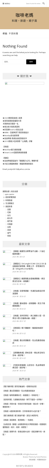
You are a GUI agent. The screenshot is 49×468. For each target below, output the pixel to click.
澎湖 (9, 230)
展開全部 (6, 191)
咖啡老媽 (25, 15)
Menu (7, 3)
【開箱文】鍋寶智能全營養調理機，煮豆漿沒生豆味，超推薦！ (28, 279)
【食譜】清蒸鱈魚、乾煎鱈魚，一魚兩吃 (18, 420)
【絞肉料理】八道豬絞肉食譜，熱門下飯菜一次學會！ (23, 399)
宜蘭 (9, 209)
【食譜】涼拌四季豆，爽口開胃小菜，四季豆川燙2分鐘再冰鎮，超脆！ (28, 316)
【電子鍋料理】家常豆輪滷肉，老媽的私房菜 (20, 386)
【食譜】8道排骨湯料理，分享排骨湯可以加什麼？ (22, 411)
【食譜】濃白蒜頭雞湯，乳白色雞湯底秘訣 (19, 391)
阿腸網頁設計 (41, 460)
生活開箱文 (9, 203)
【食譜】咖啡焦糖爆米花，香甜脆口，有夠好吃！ (21, 395)
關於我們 (19, 466)
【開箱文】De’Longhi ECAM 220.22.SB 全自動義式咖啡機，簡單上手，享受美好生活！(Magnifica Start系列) (29, 266)
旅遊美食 (8, 206)
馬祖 (9, 236)
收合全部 (14, 191)
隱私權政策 (29, 466)
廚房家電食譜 (10, 197)
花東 (9, 212)
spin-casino (9, 194)
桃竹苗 (9, 221)
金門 (9, 233)
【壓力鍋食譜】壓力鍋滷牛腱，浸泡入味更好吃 (20, 415)
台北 (9, 215)
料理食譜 (8, 200)
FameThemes (41, 457)
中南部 (9, 224)
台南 (9, 227)
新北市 (9, 218)
